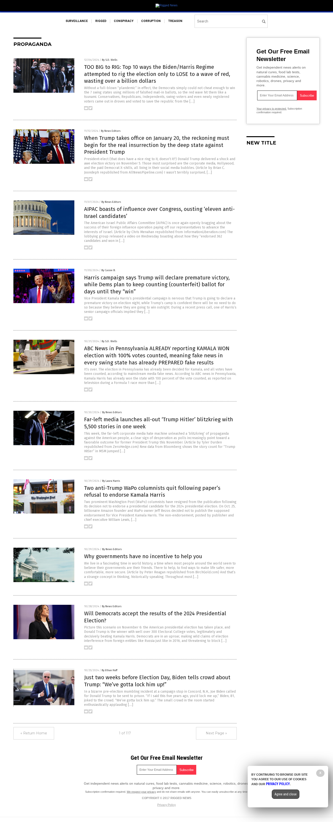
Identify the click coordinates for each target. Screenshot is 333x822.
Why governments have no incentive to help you (143, 556)
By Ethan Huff (109, 670)
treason (175, 21)
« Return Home (33, 733)
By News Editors (110, 131)
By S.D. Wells (109, 60)
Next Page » (216, 733)
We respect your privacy (141, 791)
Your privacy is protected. (271, 108)
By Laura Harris (111, 481)
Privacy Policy (166, 805)
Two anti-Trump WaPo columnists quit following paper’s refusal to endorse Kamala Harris (152, 491)
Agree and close (285, 794)
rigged (100, 21)
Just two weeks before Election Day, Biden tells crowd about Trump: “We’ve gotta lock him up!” (157, 681)
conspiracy (124, 21)
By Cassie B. (108, 270)
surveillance (77, 21)
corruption (151, 21)
